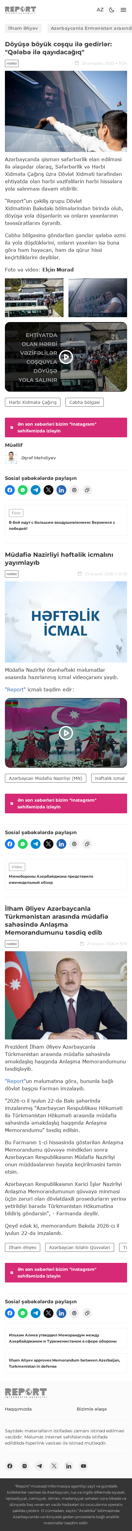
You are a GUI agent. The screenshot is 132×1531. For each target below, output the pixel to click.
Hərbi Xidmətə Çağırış (32, 402)
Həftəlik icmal (110, 778)
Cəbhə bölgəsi (84, 402)
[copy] (87, 490)
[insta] (24, 1466)
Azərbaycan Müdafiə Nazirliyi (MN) (45, 778)
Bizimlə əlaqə (92, 1409)
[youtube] (83, 1466)
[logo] (20, 10)
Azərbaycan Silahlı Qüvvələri (79, 1247)
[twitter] (48, 490)
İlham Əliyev (23, 28)
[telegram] (36, 490)
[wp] (23, 490)
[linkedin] (61, 490)
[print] (74, 490)
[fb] (10, 490)
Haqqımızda (18, 1409)
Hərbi (11, 64)
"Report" (15, 689)
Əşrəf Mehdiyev (38, 458)
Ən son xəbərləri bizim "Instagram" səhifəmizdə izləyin (56, 427)
